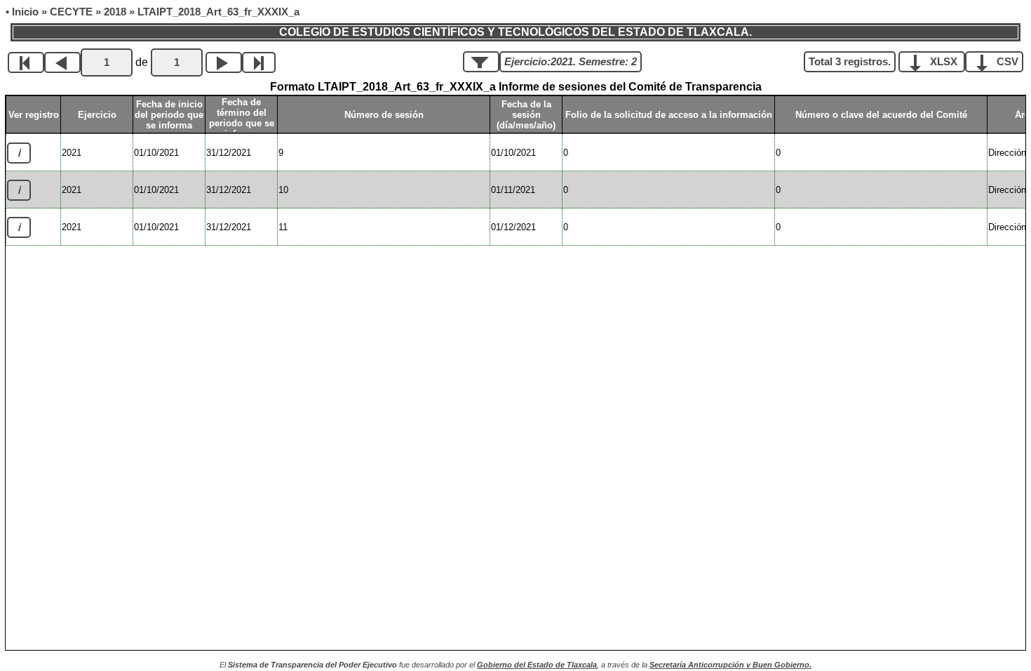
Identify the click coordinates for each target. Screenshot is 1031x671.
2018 (115, 12)
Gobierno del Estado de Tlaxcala (537, 664)
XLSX (943, 61)
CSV (1006, 61)
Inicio (25, 12)
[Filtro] (481, 61)
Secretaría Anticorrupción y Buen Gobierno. (730, 664)
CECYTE (71, 12)
